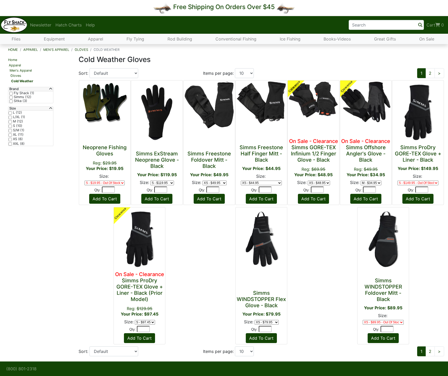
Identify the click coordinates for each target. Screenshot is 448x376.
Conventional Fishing (235, 39)
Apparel (95, 39)
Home (13, 50)
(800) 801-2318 (21, 368)
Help (90, 25)
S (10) (17, 126)
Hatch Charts (68, 25)
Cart (435, 25)
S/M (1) (18, 130)
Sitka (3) (20, 101)
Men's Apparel (56, 50)
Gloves (81, 50)
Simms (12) (22, 97)
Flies (16, 39)
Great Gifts (385, 39)
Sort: (84, 73)
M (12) (17, 121)
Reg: (313, 157)
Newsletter (40, 25)
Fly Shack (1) (23, 93)
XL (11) (18, 134)
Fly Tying (135, 39)
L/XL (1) (18, 117)
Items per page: (219, 73)
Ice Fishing (290, 39)
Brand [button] (14, 89)
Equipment (54, 39)
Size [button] (12, 108)
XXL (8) (18, 144)
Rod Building (179, 39)
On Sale (426, 39)
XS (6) (17, 139)
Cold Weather (22, 81)
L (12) (17, 112)
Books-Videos (337, 39)
